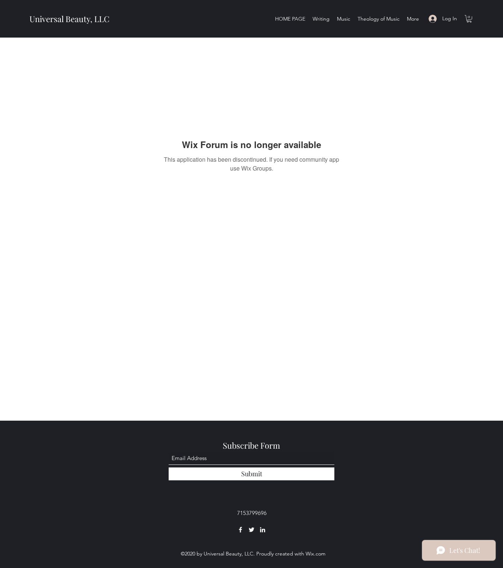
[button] (469, 18)
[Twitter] (251, 529)
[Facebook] (240, 529)
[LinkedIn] (262, 529)
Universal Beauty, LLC (69, 18)
